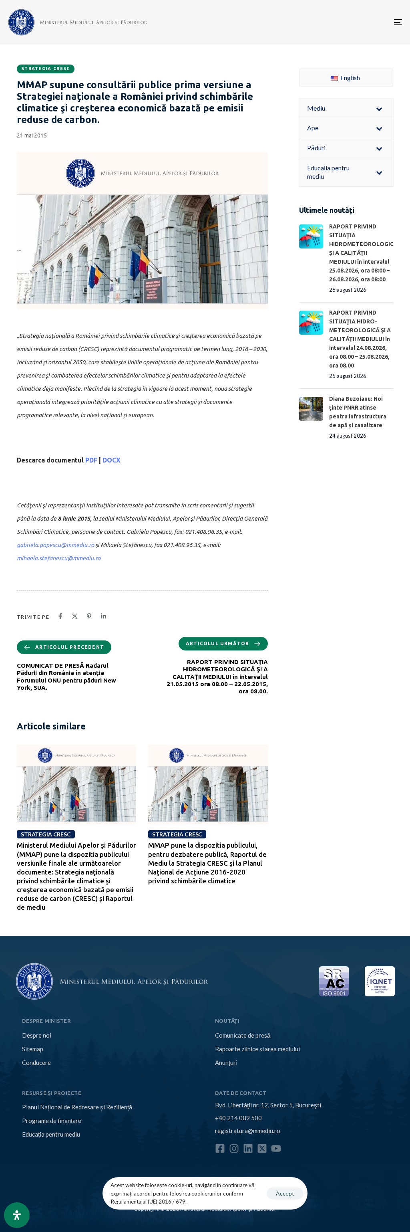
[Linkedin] (248, 1148)
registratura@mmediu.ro (247, 1130)
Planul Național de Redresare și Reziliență (77, 1107)
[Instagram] (234, 1148)
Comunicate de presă (242, 1035)
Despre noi (36, 1035)
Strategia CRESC (45, 68)
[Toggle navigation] (336, 22)
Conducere (36, 1062)
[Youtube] (276, 1148)
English (349, 77)
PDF (91, 460)
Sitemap (32, 1048)
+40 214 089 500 (238, 1117)
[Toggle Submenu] (379, 108)
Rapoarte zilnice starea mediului (257, 1048)
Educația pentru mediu (51, 1134)
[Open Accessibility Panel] (17, 1215)
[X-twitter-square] (262, 1148)
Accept (285, 1193)
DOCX (111, 460)
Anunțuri (226, 1062)
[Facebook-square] (220, 1148)
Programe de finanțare (51, 1120)
